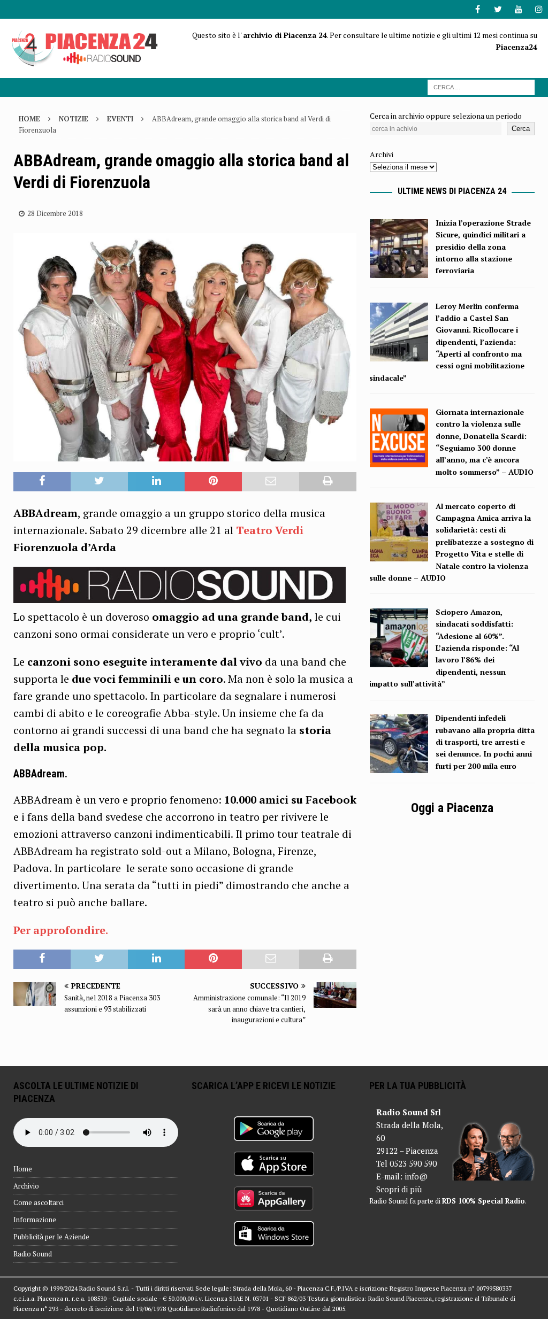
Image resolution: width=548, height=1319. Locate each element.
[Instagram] (538, 9)
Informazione (34, 1219)
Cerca (521, 129)
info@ (416, 1176)
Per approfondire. (60, 930)
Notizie (73, 119)
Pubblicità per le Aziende (51, 1236)
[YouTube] (518, 9)
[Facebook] (477, 9)
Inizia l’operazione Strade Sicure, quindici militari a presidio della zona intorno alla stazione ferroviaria (483, 247)
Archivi (381, 154)
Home (22, 1169)
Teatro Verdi (269, 530)
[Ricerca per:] (481, 86)
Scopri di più (399, 1189)
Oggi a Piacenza (452, 807)
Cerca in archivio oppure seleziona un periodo (446, 116)
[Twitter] (498, 9)
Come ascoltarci (38, 1202)
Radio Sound (32, 1254)
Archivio (26, 1186)
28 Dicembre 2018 (55, 213)
